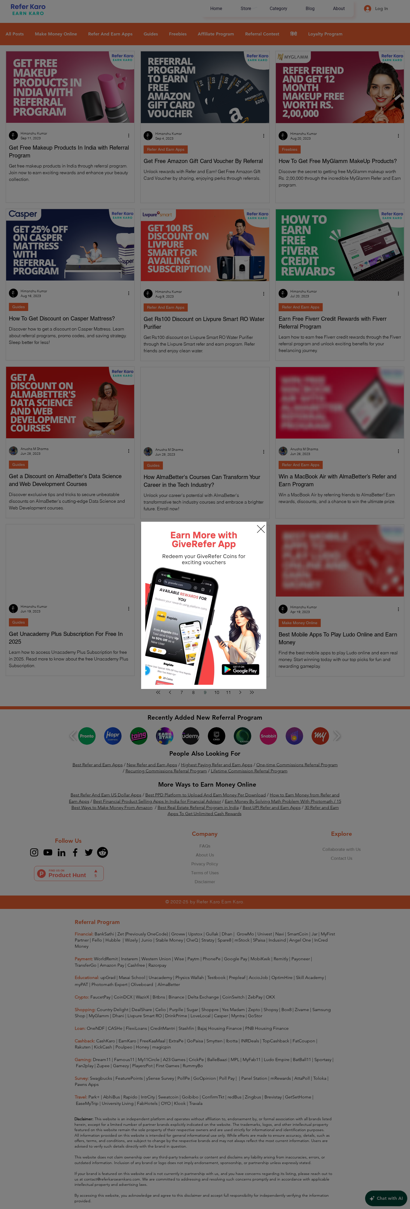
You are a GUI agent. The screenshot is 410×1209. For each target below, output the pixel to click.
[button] (261, 529)
